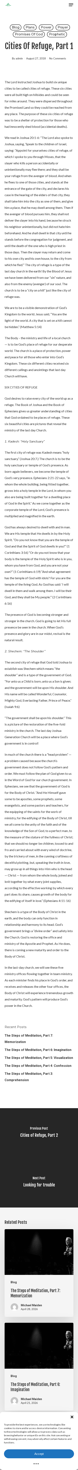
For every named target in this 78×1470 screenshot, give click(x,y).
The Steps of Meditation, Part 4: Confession (38, 1066)
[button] (72, 1417)
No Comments (57, 58)
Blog (15, 27)
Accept (39, 1453)
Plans (30, 27)
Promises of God (29, 34)
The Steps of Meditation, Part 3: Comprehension (29, 1077)
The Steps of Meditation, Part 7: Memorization (29, 1039)
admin (19, 58)
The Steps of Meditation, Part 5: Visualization (39, 1058)
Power (46, 27)
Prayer (63, 27)
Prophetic (57, 34)
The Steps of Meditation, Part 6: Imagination (38, 1050)
